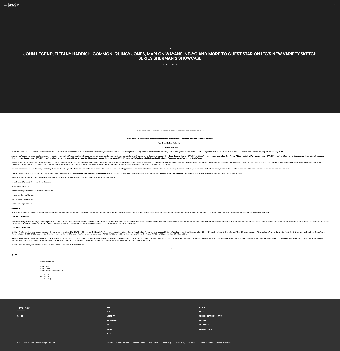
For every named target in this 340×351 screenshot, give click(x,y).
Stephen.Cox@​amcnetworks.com (51, 270)
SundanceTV (204, 325)
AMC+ (109, 307)
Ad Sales (110, 343)
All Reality (203, 307)
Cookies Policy (180, 343)
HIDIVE (109, 329)
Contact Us (192, 343)
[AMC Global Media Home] (13, 5)
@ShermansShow (23, 186)
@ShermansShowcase (26, 195)
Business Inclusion (122, 343)
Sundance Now (205, 329)
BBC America (112, 320)
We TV (201, 312)
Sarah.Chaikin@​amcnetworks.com (52, 279)
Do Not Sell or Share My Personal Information (215, 343)
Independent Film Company (210, 316)
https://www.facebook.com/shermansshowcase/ (36, 191)
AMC (108, 312)
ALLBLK (109, 333)
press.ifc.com (28, 204)
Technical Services (138, 343)
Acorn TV (111, 316)
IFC (170, 48)
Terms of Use (153, 343)
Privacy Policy (166, 343)
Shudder (202, 320)
